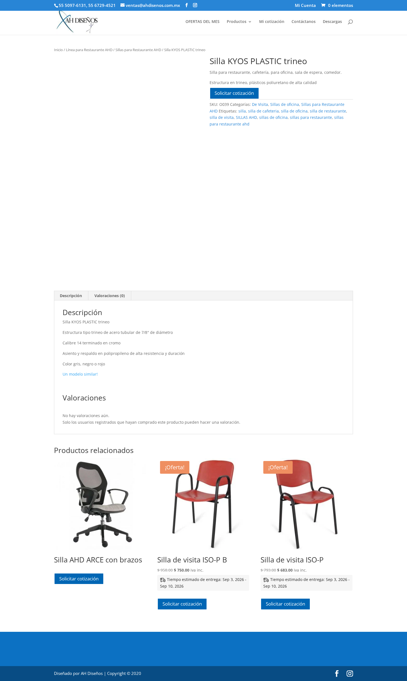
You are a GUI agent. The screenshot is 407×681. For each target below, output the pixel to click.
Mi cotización (271, 22)
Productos (236, 22)
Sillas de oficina (284, 104)
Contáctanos (304, 22)
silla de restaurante (328, 111)
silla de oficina (294, 111)
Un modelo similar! (80, 374)
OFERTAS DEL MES (203, 22)
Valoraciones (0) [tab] (109, 295)
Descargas (332, 22)
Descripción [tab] (71, 295)
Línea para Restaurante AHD (89, 49)
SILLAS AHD (246, 117)
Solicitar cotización (234, 93)
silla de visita (222, 117)
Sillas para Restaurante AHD (138, 49)
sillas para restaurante (311, 117)
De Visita (260, 104)
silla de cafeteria (263, 111)
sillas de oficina (273, 117)
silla (242, 111)
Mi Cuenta (305, 5)
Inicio (58, 49)
